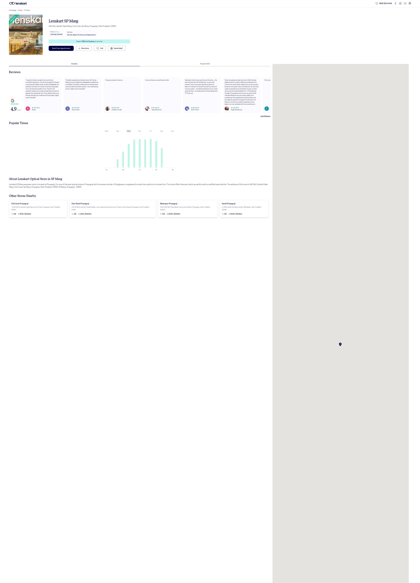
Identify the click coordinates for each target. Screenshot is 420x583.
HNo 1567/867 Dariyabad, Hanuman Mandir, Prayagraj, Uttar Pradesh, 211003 (185, 208)
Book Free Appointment (61, 48)
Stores (20, 10)
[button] (340, 344)
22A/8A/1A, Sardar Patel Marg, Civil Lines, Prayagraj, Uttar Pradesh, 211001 (35, 208)
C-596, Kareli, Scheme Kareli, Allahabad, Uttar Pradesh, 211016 (242, 208)
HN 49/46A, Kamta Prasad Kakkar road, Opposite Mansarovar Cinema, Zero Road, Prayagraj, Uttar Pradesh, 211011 (110, 208)
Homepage (12, 10)
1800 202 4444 (385, 3)
